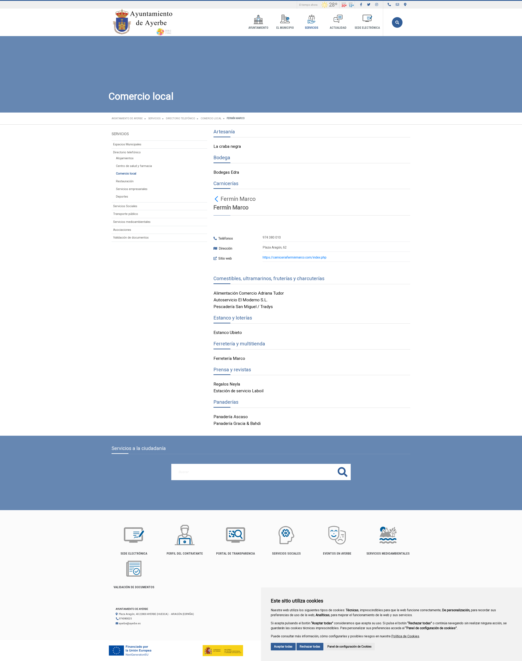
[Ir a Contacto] (397, 5)
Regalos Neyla (226, 384)
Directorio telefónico (180, 118)
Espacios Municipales (127, 144)
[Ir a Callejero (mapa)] (405, 5)
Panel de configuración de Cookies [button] (349, 646)
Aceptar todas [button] (283, 646)
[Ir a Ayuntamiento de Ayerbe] (143, 22)
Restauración (125, 181)
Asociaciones (122, 230)
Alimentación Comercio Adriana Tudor (248, 293)
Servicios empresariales (131, 189)
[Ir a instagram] (376, 5)
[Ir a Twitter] (368, 5)
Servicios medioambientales (131, 222)
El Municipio (285, 28)
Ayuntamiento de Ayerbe (127, 118)
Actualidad (338, 28)
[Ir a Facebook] (361, 5)
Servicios (311, 28)
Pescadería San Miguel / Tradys (243, 306)
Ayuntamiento (258, 28)
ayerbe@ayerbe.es (129, 623)
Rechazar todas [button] (310, 646)
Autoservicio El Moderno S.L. (240, 299)
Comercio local (211, 118)
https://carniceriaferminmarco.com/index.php (294, 257)
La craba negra (227, 146)
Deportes (122, 196)
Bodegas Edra (226, 172)
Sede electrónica (367, 28)
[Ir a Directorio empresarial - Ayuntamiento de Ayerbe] (389, 5)
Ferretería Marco (229, 358)
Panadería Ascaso (230, 416)
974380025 (125, 618)
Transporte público (125, 214)
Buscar (397, 22)
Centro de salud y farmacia (134, 166)
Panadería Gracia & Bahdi (237, 423)
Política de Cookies (405, 636)
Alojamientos (125, 158)
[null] (217, 199)
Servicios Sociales (125, 206)
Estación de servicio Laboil (238, 390)
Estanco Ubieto (227, 332)
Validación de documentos (131, 237)
